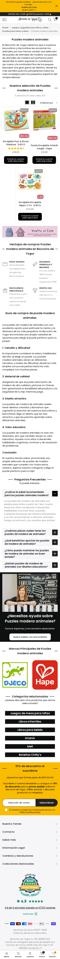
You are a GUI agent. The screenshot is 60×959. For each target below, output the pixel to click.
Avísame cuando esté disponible (15, 160)
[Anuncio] (29, 6)
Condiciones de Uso (41, 810)
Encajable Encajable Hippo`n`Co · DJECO (30, 204)
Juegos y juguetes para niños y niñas (30, 27)
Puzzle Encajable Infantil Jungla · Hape (44, 147)
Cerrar (56, 6)
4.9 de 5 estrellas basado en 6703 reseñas (30, 908)
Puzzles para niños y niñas (15, 31)
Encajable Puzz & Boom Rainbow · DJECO (16, 143)
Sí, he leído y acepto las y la (32, 811)
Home (5, 27)
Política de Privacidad (30, 812)
